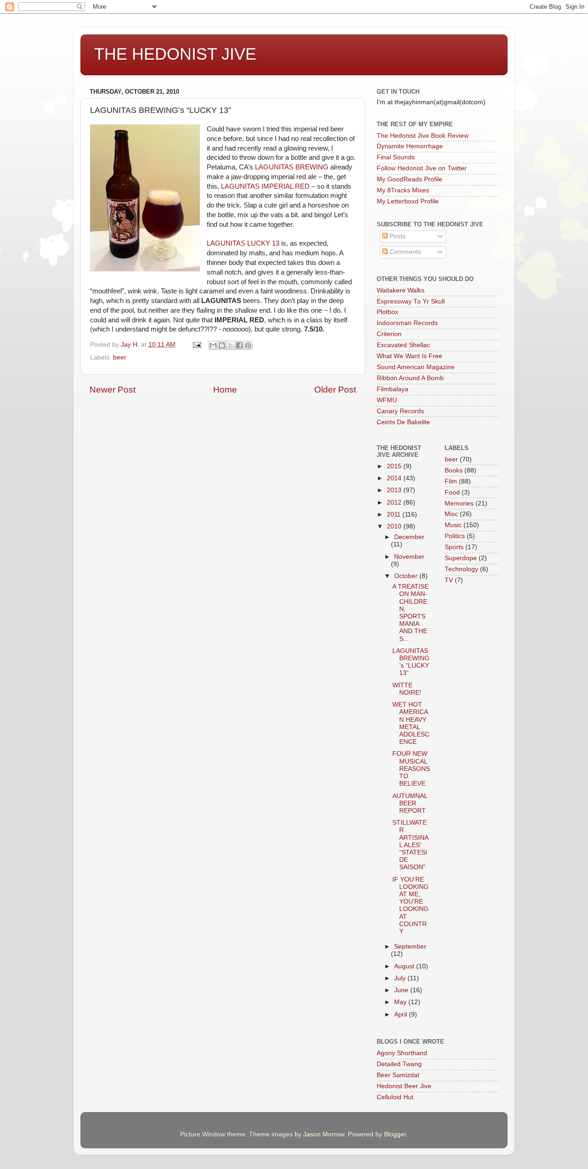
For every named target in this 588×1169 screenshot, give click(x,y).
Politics (455, 536)
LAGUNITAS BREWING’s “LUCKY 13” (411, 662)
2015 (395, 466)
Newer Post (113, 389)
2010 (395, 526)
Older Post (335, 389)
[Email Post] (196, 344)
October (406, 576)
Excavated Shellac (403, 345)
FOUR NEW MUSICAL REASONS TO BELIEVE (411, 768)
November (409, 556)
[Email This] (213, 345)
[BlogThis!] (221, 345)
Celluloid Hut (395, 1097)
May (401, 1002)
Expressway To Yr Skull (411, 301)
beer (119, 357)
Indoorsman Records (407, 323)
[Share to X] (230, 345)
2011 (394, 514)
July (400, 978)
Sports (454, 547)
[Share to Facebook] (239, 345)
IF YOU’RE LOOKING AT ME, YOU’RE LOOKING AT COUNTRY (410, 905)
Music (453, 525)
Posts (397, 236)
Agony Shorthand (402, 1053)
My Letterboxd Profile (408, 201)
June (402, 990)
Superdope (461, 558)
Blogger (395, 1134)
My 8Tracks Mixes (403, 190)
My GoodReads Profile (409, 179)
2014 (395, 478)
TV (449, 580)
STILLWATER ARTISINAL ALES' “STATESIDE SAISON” (410, 845)
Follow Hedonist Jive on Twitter (422, 168)
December (409, 537)
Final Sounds (396, 157)
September (410, 946)
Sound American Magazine (416, 367)
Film (451, 481)
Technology (461, 569)
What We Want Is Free (409, 356)
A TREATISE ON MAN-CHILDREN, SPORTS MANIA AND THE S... (410, 612)
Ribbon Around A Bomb (410, 378)
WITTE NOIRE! (406, 689)
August (405, 966)
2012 (395, 502)
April (401, 1014)
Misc (451, 514)
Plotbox (387, 312)
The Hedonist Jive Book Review (423, 135)
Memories (459, 503)
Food (452, 492)
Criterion (389, 334)
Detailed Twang (399, 1064)
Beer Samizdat (398, 1075)
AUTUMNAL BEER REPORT (409, 803)
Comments (404, 251)
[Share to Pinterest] (248, 345)
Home (225, 389)
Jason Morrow (323, 1134)
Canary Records (400, 411)
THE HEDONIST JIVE (175, 54)
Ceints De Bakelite (403, 422)
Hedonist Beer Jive (404, 1086)
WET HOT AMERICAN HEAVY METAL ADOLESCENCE (411, 723)
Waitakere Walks (400, 290)
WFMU (387, 400)
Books (454, 470)
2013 (395, 490)
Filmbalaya (392, 389)
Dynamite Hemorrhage (410, 146)
